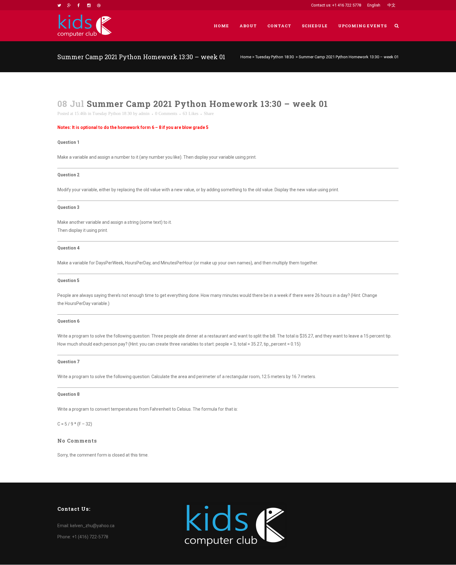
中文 (391, 5)
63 (190, 114)
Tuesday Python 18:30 (274, 57)
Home (245, 57)
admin (144, 113)
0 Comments (166, 113)
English (373, 5)
